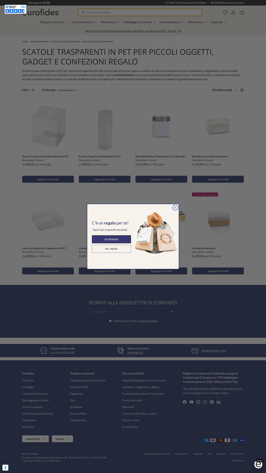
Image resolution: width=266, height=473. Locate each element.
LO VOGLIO (111, 239)
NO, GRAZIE (111, 248)
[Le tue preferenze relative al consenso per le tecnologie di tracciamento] (5, 468)
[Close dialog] (175, 207)
